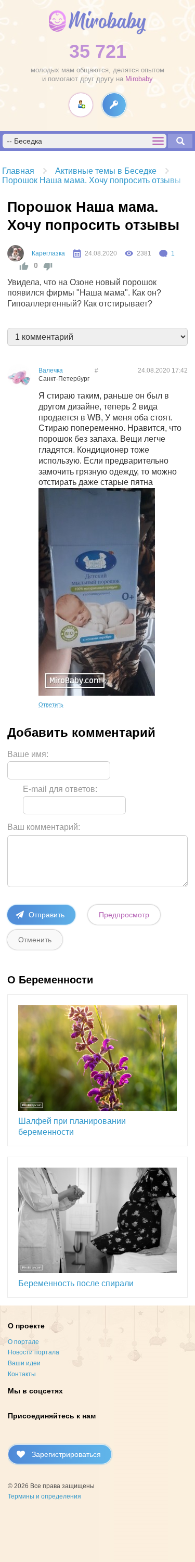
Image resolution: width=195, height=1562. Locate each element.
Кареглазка (48, 253)
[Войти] (114, 105)
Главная (18, 171)
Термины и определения (44, 1496)
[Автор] (15, 253)
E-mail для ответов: (60, 789)
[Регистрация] (81, 105)
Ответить (50, 704)
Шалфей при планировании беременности (72, 1126)
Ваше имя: (27, 754)
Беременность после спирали (76, 1283)
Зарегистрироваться (66, 1454)
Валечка (50, 370)
